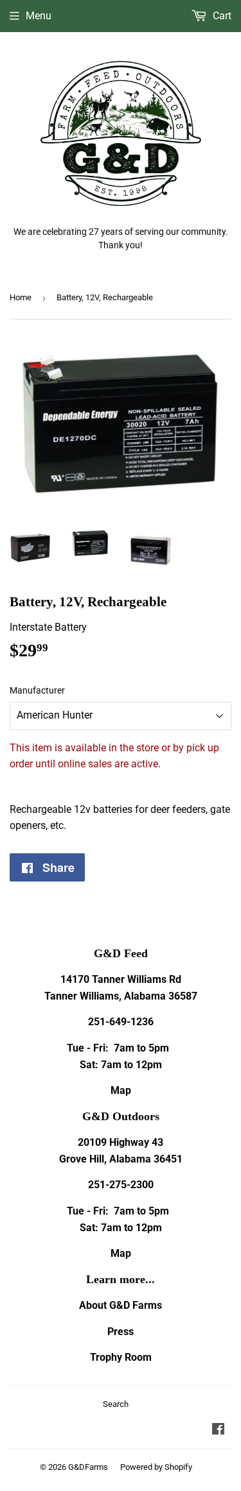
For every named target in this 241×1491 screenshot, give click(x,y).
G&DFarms (88, 1467)
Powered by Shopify (156, 1467)
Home (20, 297)
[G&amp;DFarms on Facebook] (218, 1430)
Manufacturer (37, 690)
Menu (38, 16)
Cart (220, 16)
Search (116, 1404)
